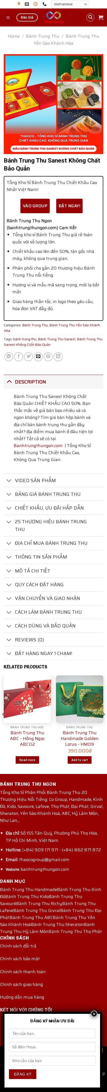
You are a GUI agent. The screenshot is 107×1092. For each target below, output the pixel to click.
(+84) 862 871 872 (81, 849)
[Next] (103, 724)
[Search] (90, 17)
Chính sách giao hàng (21, 984)
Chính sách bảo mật (20, 958)
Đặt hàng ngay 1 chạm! (43, 653)
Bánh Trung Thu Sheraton (57, 924)
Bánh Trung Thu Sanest (56, 339)
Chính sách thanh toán (23, 971)
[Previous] (3, 724)
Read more (27, 759)
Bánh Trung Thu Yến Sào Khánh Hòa (66, 40)
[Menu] (8, 17)
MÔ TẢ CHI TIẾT (32, 570)
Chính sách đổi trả (18, 945)
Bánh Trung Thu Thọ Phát (75, 931)
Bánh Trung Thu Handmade (28, 889)
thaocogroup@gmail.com (44, 859)
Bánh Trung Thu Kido (27, 896)
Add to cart (79, 759)
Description (30, 381)
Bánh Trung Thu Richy (39, 903)
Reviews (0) (29, 639)
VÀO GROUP (35, 206)
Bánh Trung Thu (42, 36)
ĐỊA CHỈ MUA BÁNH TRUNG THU (51, 543)
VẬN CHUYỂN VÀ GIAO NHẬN (47, 598)
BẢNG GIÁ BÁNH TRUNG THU (48, 494)
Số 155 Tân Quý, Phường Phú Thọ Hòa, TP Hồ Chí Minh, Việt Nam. (52, 837)
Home (14, 36)
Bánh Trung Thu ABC (31, 917)
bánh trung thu (24, 339)
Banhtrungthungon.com (38, 445)
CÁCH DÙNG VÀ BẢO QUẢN (45, 625)
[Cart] (100, 17)
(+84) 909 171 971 (40, 849)
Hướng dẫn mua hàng (22, 997)
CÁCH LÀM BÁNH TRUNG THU (48, 612)
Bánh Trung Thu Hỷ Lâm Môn (47, 928)
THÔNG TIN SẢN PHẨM (41, 556)
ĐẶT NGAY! (69, 206)
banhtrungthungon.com (45, 869)
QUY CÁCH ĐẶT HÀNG (39, 584)
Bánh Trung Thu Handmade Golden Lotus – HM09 (80, 738)
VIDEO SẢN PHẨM (35, 480)
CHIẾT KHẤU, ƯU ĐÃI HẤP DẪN (49, 508)
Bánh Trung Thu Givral (36, 910)
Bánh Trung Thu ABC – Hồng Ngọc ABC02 (27, 738)
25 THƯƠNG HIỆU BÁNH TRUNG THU (51, 525)
